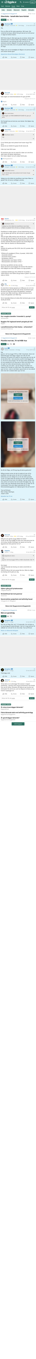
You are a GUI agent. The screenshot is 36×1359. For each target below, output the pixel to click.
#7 (34, 284)
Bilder (18, 6)
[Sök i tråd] (11, 20)
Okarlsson (7, 24)
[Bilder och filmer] (14, 344)
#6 (34, 218)
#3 (34, 108)
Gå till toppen (18, 724)
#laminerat (22, 54)
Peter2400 (8, 129)
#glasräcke (4, 54)
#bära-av (3, 630)
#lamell (10, 54)
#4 (34, 129)
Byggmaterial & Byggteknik (22, 334)
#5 (34, 165)
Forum (13, 6)
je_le (6, 348)
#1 (34, 24)
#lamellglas (15, 54)
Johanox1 (7, 680)
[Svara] (8, 20)
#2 (34, 92)
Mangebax (7, 620)
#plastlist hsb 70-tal (6, 496)
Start (2, 6)
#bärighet (15, 630)
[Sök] (20, 2)
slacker (7, 218)
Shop (22, 6)
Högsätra (7, 550)
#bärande (9, 630)
